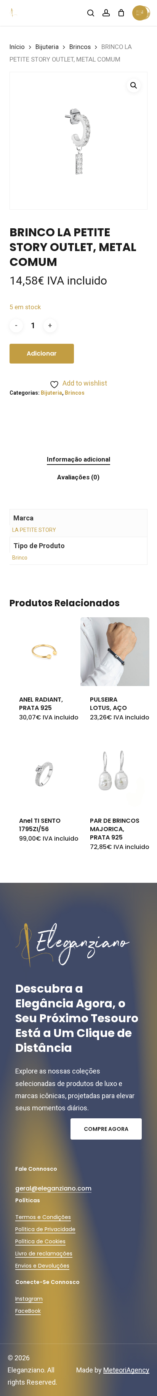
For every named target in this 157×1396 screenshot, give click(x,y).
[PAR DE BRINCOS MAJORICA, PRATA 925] (114, 772)
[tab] (78, 459)
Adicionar (42, 353)
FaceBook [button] (28, 1311)
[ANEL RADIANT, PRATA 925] (44, 651)
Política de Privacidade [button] (45, 1229)
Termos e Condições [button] (43, 1217)
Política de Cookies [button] (40, 1241)
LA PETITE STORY (34, 530)
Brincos (80, 47)
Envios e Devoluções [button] (42, 1266)
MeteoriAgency (126, 1370)
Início (17, 47)
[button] (134, 85)
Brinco (19, 558)
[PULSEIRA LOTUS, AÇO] (114, 651)
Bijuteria (47, 47)
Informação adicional (78, 459)
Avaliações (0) (78, 477)
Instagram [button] (29, 1299)
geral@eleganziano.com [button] (53, 1188)
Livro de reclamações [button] (43, 1253)
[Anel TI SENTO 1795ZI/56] (44, 772)
